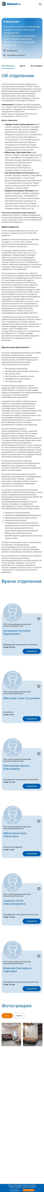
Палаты (19, 1016)
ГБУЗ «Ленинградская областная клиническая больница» (17, 625)
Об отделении (8, 66)
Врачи (22, 66)
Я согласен (28, 1190)
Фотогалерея (36, 66)
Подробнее (14, 1190)
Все (7, 1016)
